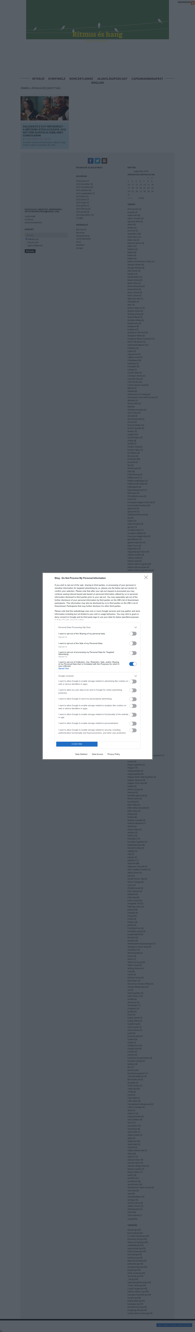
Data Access (97, 754)
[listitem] (97, 627)
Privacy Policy (113, 754)
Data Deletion (81, 754)
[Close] (147, 578)
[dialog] (97, 666)
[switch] (133, 634)
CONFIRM (77, 744)
